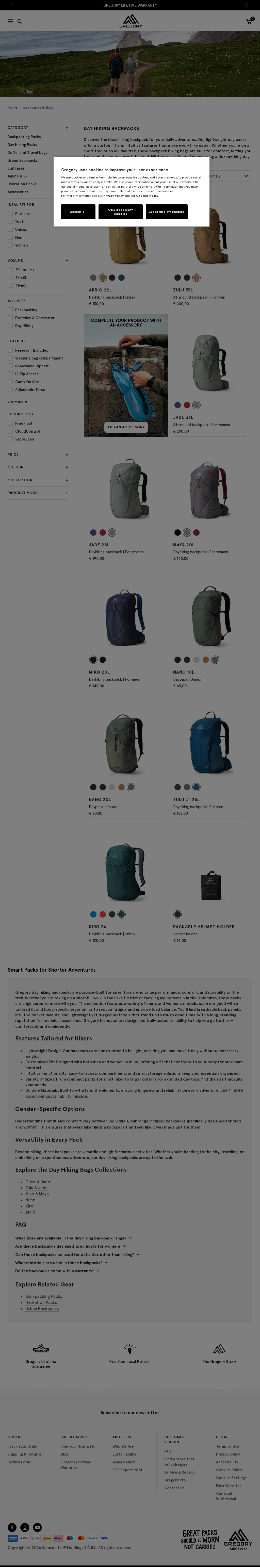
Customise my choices (167, 212)
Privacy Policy (113, 196)
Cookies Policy (147, 196)
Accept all (78, 212)
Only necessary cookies (120, 212)
